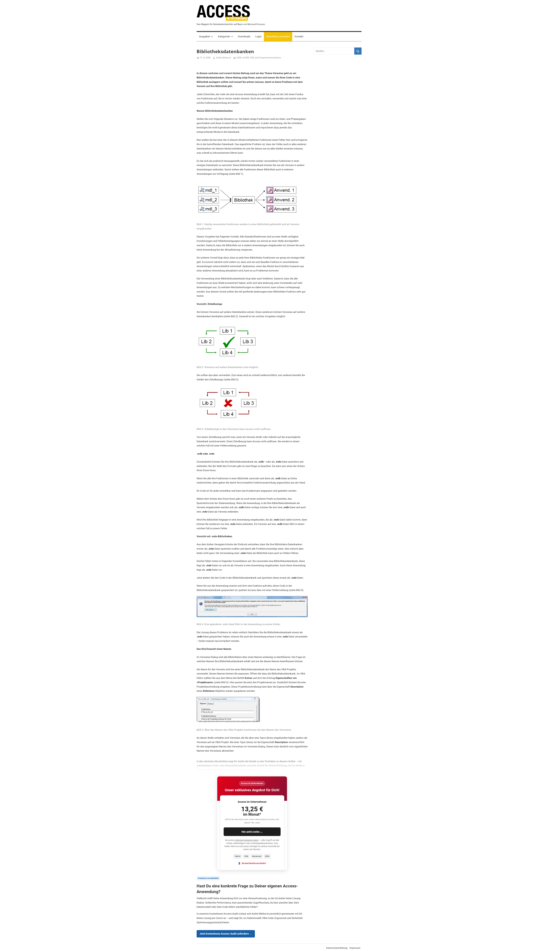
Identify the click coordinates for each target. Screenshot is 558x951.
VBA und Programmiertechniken (265, 57)
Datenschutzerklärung (336, 948)
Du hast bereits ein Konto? (254, 863)
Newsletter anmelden (278, 36)
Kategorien (224, 36)
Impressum (354, 948)
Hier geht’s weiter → (252, 831)
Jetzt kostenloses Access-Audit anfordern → (226, 933)
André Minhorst (223, 57)
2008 (239, 57)
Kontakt (299, 36)
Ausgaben (204, 36)
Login (258, 36)
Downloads (244, 36)
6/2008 (245, 57)
